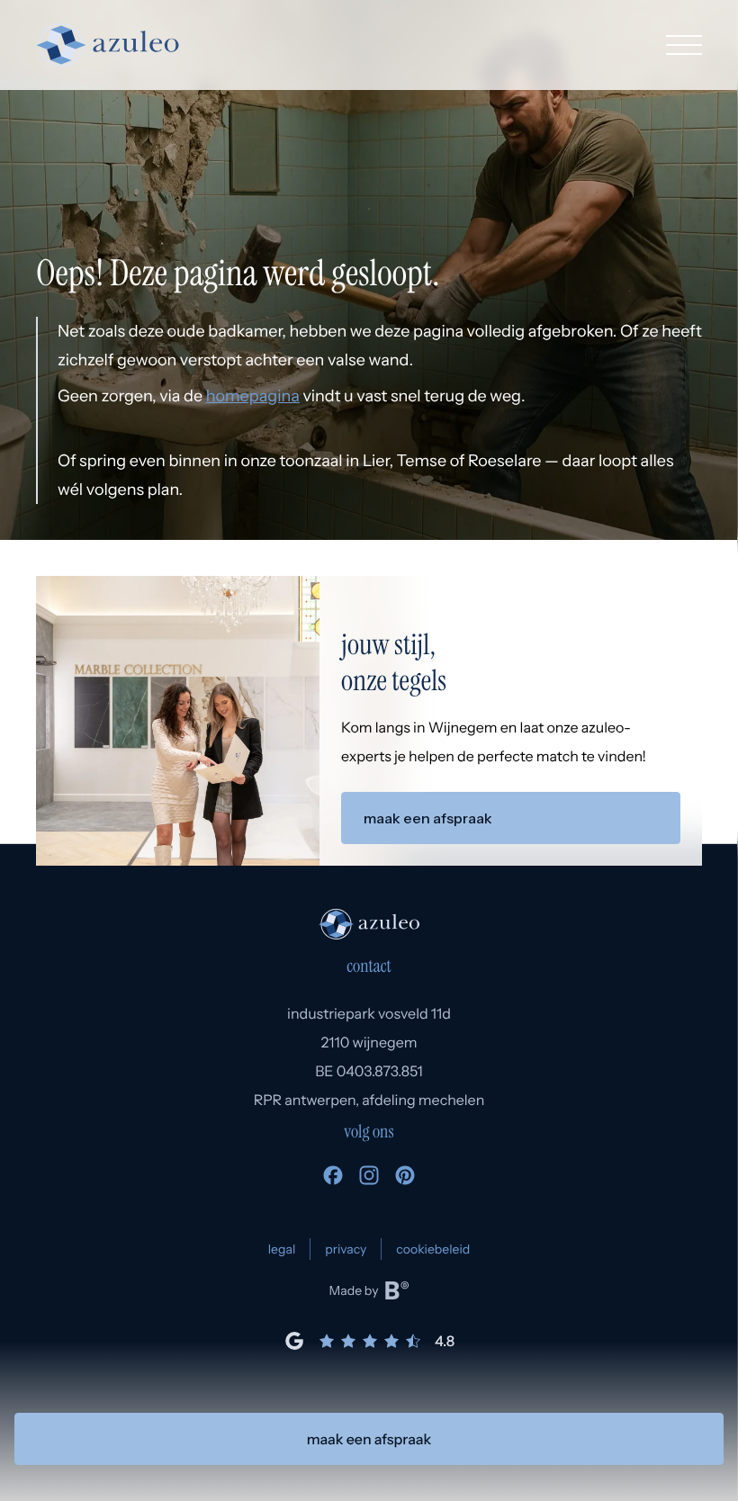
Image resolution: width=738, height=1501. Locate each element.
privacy (345, 1249)
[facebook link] (333, 1179)
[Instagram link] (369, 1179)
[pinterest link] (405, 1179)
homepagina (253, 396)
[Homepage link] (107, 45)
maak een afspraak (369, 1439)
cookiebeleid (433, 1249)
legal (282, 1249)
